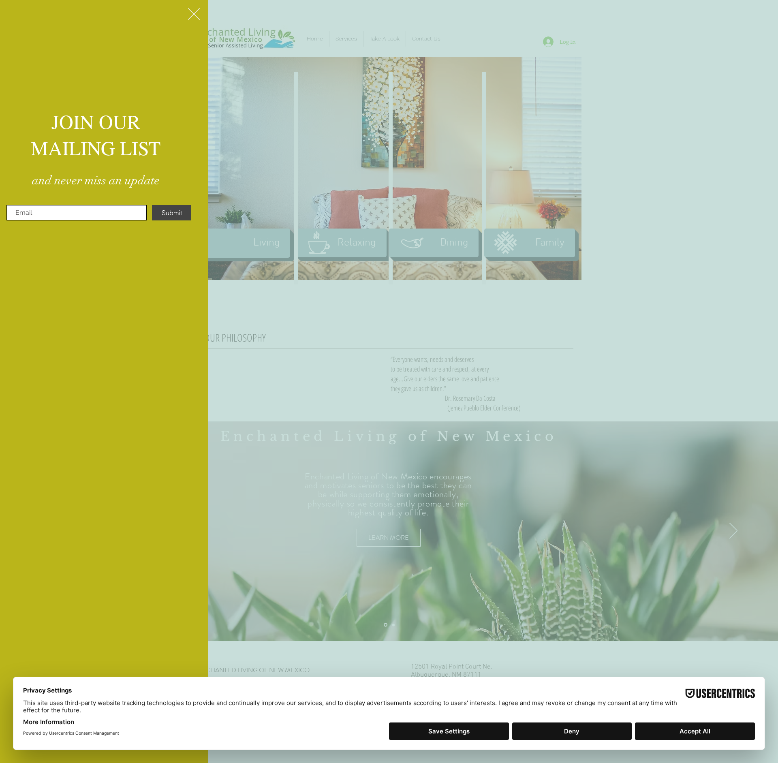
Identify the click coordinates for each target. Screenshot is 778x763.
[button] (194, 14)
